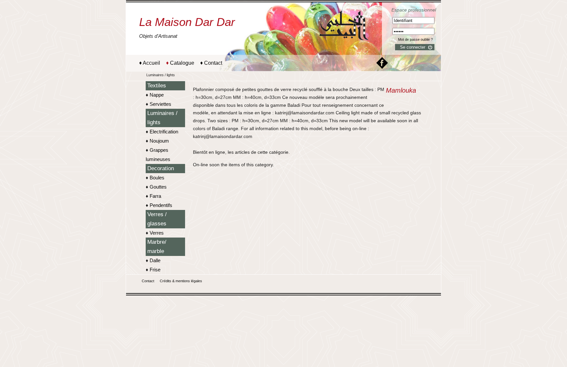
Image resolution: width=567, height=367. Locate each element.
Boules (157, 177)
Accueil (151, 63)
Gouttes (158, 187)
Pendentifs (161, 205)
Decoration (160, 168)
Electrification (164, 131)
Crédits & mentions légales (181, 281)
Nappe (157, 95)
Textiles (156, 85)
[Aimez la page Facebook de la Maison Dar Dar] (382, 67)
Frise (155, 269)
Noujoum (159, 141)
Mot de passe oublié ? (415, 39)
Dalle (155, 260)
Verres (157, 233)
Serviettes (160, 104)
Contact (213, 63)
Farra (155, 196)
